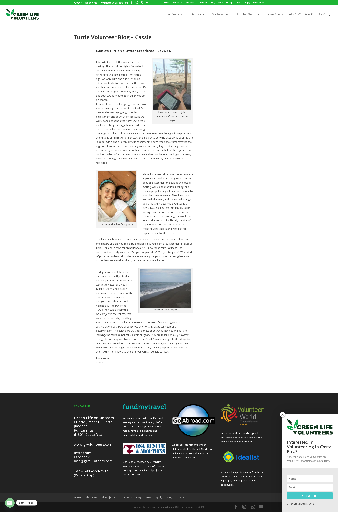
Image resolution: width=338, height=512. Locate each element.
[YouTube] (147, 2)
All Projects (191, 3)
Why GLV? (295, 14)
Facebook (82, 457)
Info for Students (248, 14)
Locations (126, 497)
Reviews (204, 3)
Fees (220, 3)
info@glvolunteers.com (94, 461)
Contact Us (258, 3)
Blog (239, 3)
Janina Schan (167, 506)
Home (167, 3)
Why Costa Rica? (315, 14)
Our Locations (220, 14)
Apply (247, 3)
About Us (177, 3)
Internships (197, 14)
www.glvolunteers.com (93, 444)
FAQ (213, 3)
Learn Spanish (275, 14)
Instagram (82, 452)
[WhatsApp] (142, 2)
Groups (230, 3)
